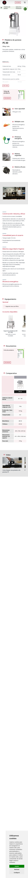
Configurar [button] (17, 872)
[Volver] (22, 2)
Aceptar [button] (17, 866)
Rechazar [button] (16, 869)
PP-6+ (20, 391)
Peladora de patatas (13, 40)
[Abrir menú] (25, 2)
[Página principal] (4, 2)
